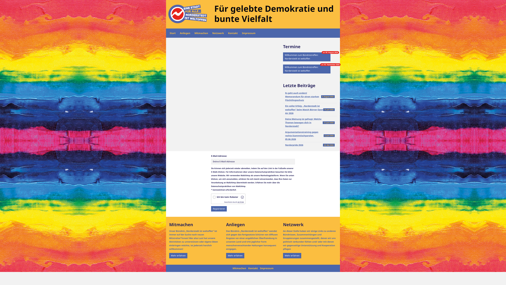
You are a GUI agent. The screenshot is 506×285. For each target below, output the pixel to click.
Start (173, 33)
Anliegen (185, 33)
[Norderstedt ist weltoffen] (188, 14)
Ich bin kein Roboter (227, 197)
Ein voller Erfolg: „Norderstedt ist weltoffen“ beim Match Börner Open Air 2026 (304, 109)
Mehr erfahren (178, 255)
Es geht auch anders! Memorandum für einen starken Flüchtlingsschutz (302, 97)
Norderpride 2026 (294, 145)
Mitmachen (201, 33)
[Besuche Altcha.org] (242, 197)
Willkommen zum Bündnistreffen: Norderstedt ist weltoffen (307, 56)
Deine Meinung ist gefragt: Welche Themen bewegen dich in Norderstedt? (303, 123)
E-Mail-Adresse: (219, 156)
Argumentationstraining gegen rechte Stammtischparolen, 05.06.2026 (301, 136)
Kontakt (233, 33)
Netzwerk (218, 33)
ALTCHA (241, 202)
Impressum (249, 33)
